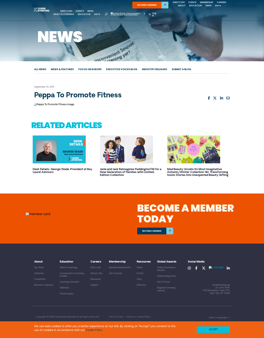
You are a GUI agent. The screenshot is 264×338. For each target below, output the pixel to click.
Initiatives (39, 273)
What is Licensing (63, 14)
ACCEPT (213, 330)
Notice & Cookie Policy (138, 316)
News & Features (62, 69)
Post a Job (95, 268)
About (181, 5)
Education (84, 14)
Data (97, 14)
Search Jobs (96, 273)
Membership (206, 2)
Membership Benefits (119, 268)
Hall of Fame (163, 282)
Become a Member (147, 5)
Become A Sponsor (43, 285)
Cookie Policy (94, 330)
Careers (221, 2)
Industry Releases (154, 69)
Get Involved (115, 273)
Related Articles (66, 125)
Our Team (39, 268)
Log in (154, 14)
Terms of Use (116, 316)
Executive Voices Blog (121, 69)
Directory (66, 11)
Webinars (64, 288)
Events (80, 11)
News (90, 11)
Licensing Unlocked (69, 282)
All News (40, 69)
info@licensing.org (221, 285)
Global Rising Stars (166, 276)
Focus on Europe (90, 69)
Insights (94, 285)
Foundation (40, 279)
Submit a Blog (181, 69)
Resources (95, 279)
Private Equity (67, 294)
